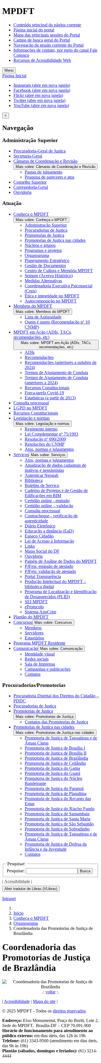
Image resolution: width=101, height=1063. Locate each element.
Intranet (9, 898)
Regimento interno (41, 429)
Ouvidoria (22, 192)
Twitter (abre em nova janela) (39, 100)
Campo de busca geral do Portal (41, 40)
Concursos (22, 622)
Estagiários (34, 638)
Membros (33, 627)
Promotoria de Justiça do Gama (52, 768)
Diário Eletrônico (40, 525)
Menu (8, 70)
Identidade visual (40, 654)
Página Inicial (14, 75)
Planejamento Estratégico (47, 260)
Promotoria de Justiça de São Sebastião (59, 823)
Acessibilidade (17, 881)
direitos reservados (69, 1011)
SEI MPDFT (36, 601)
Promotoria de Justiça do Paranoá (54, 788)
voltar (50, 991)
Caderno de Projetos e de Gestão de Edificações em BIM (56, 493)
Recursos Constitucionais (47, 387)
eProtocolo (34, 606)
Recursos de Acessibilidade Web (42, 60)
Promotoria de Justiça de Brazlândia (56, 758)
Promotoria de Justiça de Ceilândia (55, 763)
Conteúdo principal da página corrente (47, 24)
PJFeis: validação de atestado (50, 571)
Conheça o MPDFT (31, 214)
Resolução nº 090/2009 (45, 439)
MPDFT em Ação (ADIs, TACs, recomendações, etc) (42, 335)
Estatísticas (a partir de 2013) (50, 397)
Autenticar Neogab (41, 475)
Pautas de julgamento (43, 172)
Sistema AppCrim (40, 611)
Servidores (34, 632)
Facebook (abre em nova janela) (41, 90)
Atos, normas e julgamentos (49, 449)
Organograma (37, 255)
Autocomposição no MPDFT (51, 301)
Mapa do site (44, 1001)
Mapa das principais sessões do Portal (46, 35)
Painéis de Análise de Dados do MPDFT (61, 561)
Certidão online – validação (49, 505)
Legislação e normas (31, 418)
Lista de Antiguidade (43, 317)
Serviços (21, 454)
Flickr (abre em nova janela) (38, 95)
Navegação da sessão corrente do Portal (48, 45)
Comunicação (25, 648)
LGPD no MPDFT (30, 408)
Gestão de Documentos (45, 265)
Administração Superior (46, 225)
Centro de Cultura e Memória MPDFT (59, 270)
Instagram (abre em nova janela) (41, 85)
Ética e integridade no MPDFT (52, 295)
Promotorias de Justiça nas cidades (55, 240)
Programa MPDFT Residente (39, 643)
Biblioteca (34, 480)
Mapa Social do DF (42, 551)
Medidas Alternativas (43, 280)
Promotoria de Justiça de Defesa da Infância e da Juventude (56, 847)
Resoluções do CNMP (45, 444)
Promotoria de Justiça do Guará (52, 773)
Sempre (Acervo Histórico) (49, 275)
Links (30, 546)
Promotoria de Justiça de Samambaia (57, 813)
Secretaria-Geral (27, 156)
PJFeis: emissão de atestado (49, 566)
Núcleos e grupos (40, 245)
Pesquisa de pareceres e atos (49, 177)
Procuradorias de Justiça (46, 230)
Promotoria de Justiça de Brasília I (55, 748)
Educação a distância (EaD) (49, 531)
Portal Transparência (43, 576)
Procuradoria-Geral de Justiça (39, 151)
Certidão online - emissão (47, 500)
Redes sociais (37, 659)
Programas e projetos (43, 250)
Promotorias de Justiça (44, 235)
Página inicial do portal (33, 30)
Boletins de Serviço (42, 485)
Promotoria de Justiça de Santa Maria (57, 818)
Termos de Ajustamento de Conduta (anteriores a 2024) (56, 380)
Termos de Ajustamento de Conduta (56, 372)
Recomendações (39, 357)
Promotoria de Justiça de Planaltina (55, 793)
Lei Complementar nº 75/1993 (51, 434)
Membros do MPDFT (32, 306)
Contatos (32, 674)
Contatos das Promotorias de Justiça (56, 722)
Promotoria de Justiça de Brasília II (55, 753)
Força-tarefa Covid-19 (44, 392)
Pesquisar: (16, 870)
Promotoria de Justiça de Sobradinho (57, 829)
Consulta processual (31, 402)
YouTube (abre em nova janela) (41, 105)
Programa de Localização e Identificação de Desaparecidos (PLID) (61, 594)
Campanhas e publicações (47, 669)
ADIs (30, 352)
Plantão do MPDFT (31, 616)
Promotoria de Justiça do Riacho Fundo (60, 808)
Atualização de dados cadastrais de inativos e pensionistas (55, 468)
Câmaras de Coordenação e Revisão (45, 161)
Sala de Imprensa (40, 664)
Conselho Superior (30, 182)
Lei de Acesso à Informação (49, 541)
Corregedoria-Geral (30, 187)
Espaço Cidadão (39, 536)
